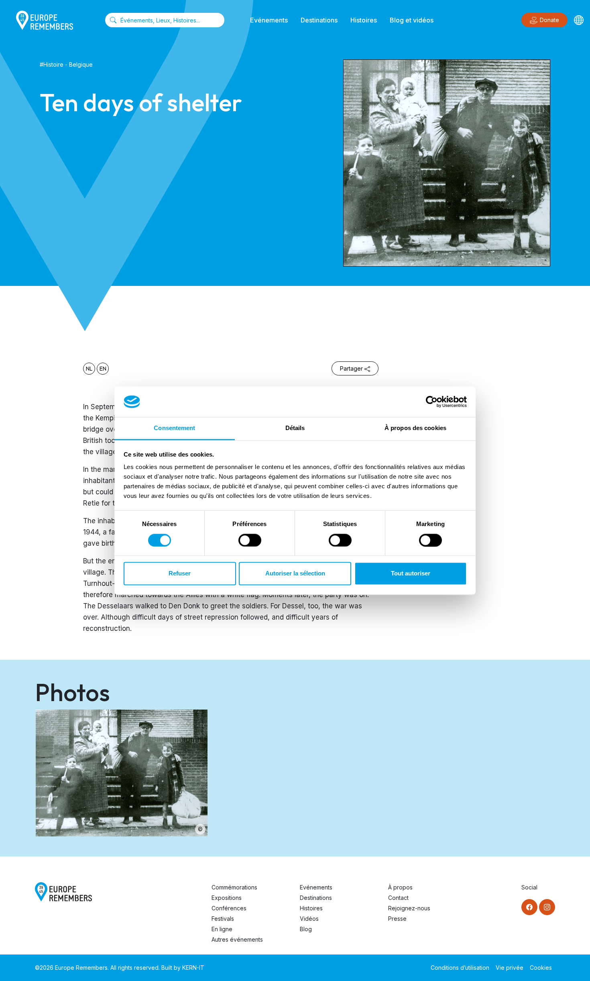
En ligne (222, 929)
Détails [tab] (295, 428)
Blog (306, 929)
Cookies (541, 967)
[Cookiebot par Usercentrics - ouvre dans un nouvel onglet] (432, 402)
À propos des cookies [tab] (415, 428)
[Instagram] (547, 907)
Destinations (319, 20)
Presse (397, 918)
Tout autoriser (410, 573)
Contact (398, 897)
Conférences (229, 908)
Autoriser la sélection (295, 573)
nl (89, 368)
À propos (400, 887)
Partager (351, 368)
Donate (549, 19)
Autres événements (237, 939)
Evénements (269, 20)
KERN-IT (193, 967)
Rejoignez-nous (409, 908)
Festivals (223, 918)
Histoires (363, 20)
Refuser (180, 573)
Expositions (227, 897)
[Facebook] (529, 907)
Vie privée (509, 967)
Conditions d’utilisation (460, 967)
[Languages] (579, 20)
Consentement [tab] (174, 428)
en (103, 368)
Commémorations (234, 887)
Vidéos (309, 918)
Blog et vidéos (411, 20)
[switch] (249, 540)
